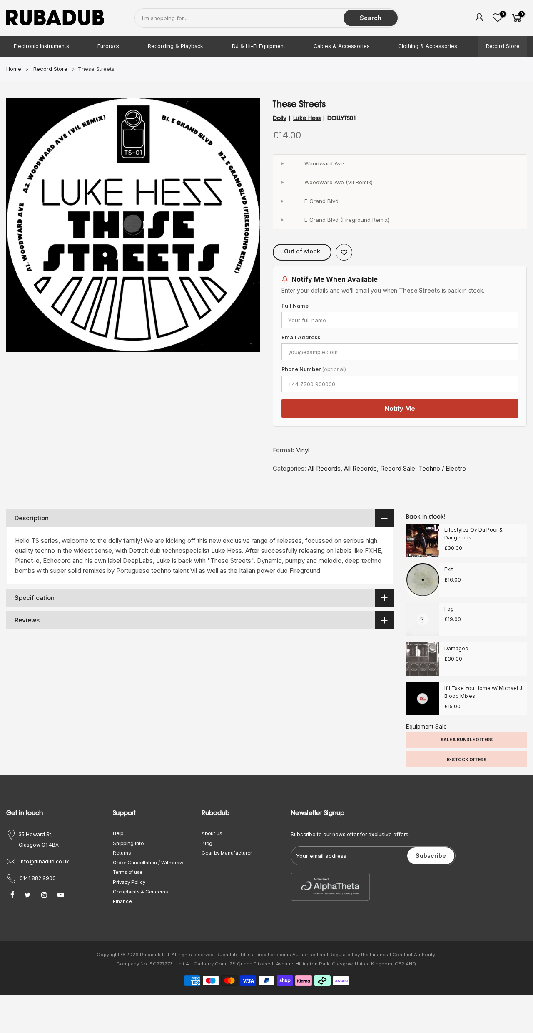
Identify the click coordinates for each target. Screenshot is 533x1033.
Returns (122, 853)
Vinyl (302, 450)
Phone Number (313, 369)
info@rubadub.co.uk (44, 861)
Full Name (295, 306)
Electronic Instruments (41, 46)
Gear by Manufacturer (227, 853)
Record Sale (397, 468)
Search (370, 17)
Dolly (279, 118)
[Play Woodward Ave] (282, 164)
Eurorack (108, 46)
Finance (122, 901)
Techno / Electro (442, 468)
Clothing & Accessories (427, 46)
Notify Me (400, 408)
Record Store (503, 46)
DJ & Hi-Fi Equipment (258, 46)
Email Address (300, 337)
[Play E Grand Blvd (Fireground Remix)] (282, 220)
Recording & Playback (175, 46)
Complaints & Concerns (140, 892)
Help (118, 833)
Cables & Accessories (342, 46)
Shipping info (128, 843)
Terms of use (127, 872)
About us (212, 833)
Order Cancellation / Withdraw (148, 862)
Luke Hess (307, 118)
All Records (324, 468)
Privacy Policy (129, 882)
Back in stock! (426, 516)
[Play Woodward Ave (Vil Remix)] (282, 182)
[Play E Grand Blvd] (282, 201)
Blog (207, 843)
